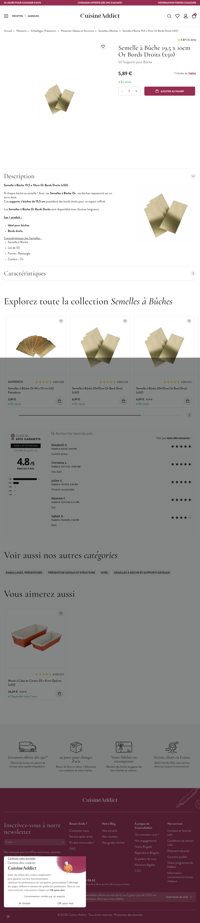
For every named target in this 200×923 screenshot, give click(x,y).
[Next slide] (189, 415)
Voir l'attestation (26, 445)
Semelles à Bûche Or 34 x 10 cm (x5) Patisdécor (31, 390)
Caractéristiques (25, 273)
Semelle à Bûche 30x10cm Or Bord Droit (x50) (161, 390)
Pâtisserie (21, 31)
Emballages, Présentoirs (43, 31)
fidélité (192, 73)
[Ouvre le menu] (6, 16)
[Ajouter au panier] (59, 401)
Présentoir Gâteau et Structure (77, 31)
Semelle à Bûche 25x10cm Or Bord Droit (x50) (97, 390)
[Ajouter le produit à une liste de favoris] (103, 46)
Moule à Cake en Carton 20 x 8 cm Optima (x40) (34, 683)
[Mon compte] (186, 16)
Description (19, 176)
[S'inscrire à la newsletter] (63, 842)
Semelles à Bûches (108, 31)
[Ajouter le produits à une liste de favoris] (61, 321)
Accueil (8, 31)
